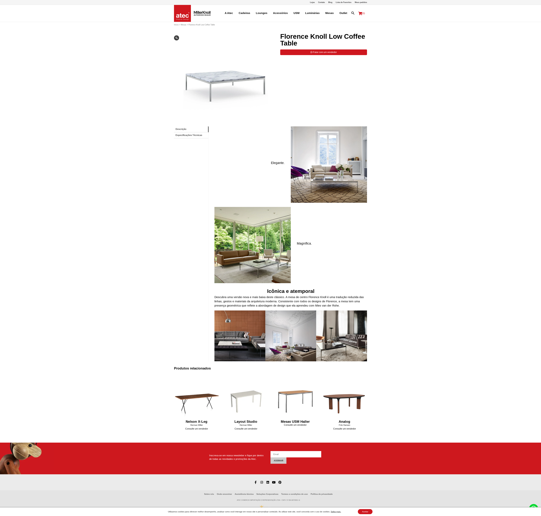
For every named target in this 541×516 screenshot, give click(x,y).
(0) (363, 13)
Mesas (329, 13)
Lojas (312, 2)
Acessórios (280, 13)
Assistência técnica (244, 494)
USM (296, 13)
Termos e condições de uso (294, 494)
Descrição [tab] (181, 129)
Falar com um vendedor (324, 52)
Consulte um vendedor (196, 429)
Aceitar (365, 512)
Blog (330, 2)
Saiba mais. (336, 512)
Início (176, 25)
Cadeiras (244, 13)
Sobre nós (209, 494)
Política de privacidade (322, 494)
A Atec (229, 13)
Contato (321, 2)
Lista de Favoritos (343, 2)
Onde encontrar (224, 494)
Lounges (261, 13)
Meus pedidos (361, 2)
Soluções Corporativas (267, 494)
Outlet (343, 13)
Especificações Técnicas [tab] (189, 135)
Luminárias (312, 13)
